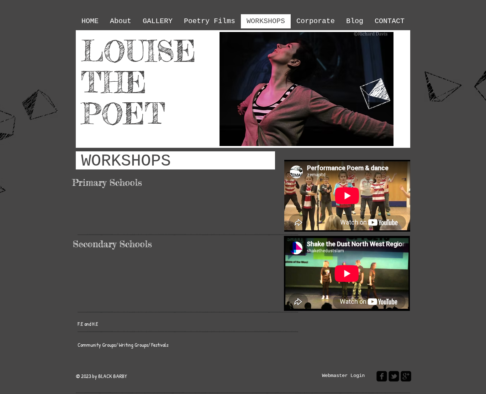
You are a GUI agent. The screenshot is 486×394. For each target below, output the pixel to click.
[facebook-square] (381, 376)
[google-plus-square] (406, 376)
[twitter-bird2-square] (394, 376)
